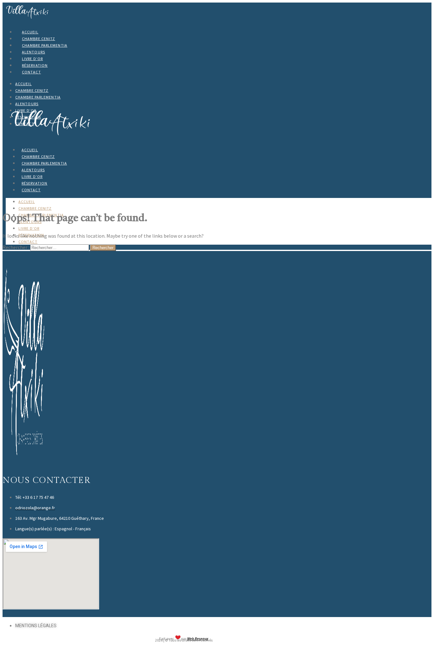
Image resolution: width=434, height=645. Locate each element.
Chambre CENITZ (38, 38)
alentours (33, 52)
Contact (31, 72)
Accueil (30, 32)
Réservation (35, 65)
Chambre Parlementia (44, 45)
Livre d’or (32, 58)
